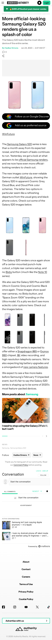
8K (18, 355)
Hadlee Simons (11, 48)
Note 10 (42, 272)
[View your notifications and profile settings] (47, 491)
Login (46, 3)
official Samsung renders (33, 159)
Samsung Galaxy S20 (19, 144)
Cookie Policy (26, 599)
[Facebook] (3, 607)
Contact (26, 569)
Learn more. (46, 14)
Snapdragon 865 (27, 351)
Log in (38, 471)
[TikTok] (48, 607)
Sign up (45, 471)
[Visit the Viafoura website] (44, 546)
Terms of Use (26, 584)
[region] (26, 509)
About (26, 561)
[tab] (10, 491)
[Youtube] (26, 607)
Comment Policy (21, 465)
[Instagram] (14, 607)
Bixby (9, 272)
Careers (26, 576)
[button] (26, 3)
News (4, 444)
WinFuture (8, 134)
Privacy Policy (26, 591)
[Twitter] (37, 607)
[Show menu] (3, 3)
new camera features (35, 367)
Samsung (5, 448)
